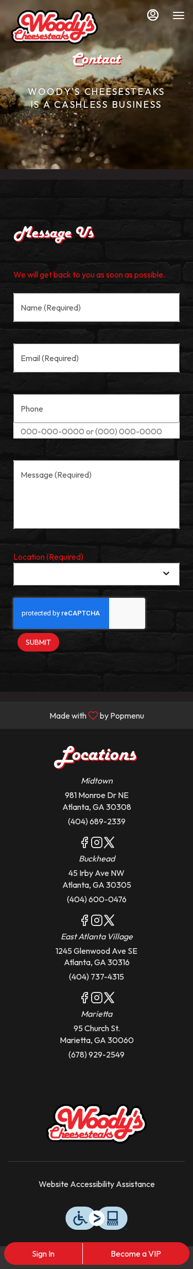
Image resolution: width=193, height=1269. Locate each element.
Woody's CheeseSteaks (96, 1122)
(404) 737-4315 (96, 976)
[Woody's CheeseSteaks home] (54, 26)
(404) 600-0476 (97, 899)
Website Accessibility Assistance (97, 1184)
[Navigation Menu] (178, 15)
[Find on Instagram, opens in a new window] (97, 844)
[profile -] (153, 15)
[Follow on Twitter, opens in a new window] (109, 844)
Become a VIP (136, 1253)
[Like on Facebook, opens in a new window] (84, 844)
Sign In (43, 1253)
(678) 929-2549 (96, 1054)
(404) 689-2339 (97, 821)
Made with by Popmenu (76, 715)
